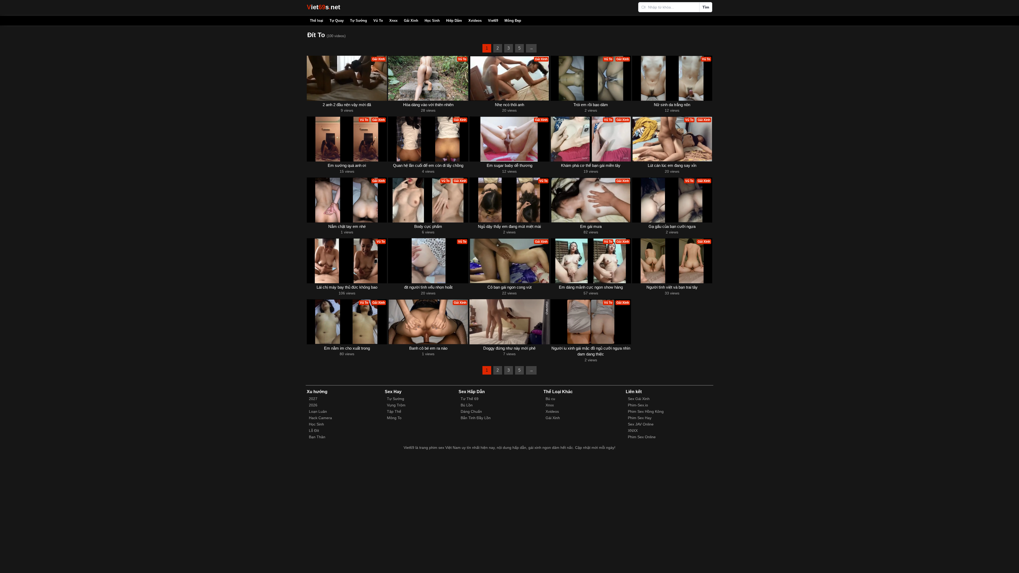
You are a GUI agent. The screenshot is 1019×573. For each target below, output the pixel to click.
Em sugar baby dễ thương (509, 165)
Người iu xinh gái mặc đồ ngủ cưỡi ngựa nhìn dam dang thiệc (590, 351)
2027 (313, 399)
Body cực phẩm (428, 226)
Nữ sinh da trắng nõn (672, 104)
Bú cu (550, 399)
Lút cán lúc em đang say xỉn (672, 165)
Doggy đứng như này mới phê (509, 348)
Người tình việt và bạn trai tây (672, 287)
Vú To (378, 21)
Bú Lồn (467, 405)
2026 (313, 405)
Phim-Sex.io (638, 405)
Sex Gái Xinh (639, 399)
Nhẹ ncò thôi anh (509, 104)
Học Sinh (432, 21)
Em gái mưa (591, 226)
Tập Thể (394, 411)
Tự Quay (337, 21)
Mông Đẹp (512, 21)
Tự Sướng (358, 21)
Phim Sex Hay (639, 418)
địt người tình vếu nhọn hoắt (428, 287)
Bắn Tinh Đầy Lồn (476, 418)
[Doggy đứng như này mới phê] (509, 321)
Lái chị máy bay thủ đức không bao (347, 287)
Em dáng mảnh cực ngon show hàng (591, 287)
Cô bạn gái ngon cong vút (509, 287)
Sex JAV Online (641, 424)
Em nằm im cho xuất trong (347, 348)
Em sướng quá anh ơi (347, 165)
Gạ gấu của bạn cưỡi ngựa (672, 226)
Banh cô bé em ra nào (428, 348)
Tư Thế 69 (469, 399)
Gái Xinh (411, 21)
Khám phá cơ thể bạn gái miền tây (590, 165)
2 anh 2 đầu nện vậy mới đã (347, 104)
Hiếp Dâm (454, 21)
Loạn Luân (318, 411)
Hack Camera (320, 418)
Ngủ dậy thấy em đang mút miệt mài (509, 226)
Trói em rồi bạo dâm (590, 104)
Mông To (394, 418)
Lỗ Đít (314, 430)
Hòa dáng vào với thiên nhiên (428, 104)
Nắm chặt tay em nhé (347, 226)
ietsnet (323, 7)
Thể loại (316, 21)
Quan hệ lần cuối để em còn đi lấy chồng (428, 165)
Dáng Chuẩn (471, 411)
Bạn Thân (317, 437)
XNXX (633, 430)
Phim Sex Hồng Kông (646, 411)
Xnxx (393, 21)
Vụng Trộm (396, 405)
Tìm (705, 7)
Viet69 (493, 21)
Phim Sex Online (642, 437)
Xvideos (475, 21)
